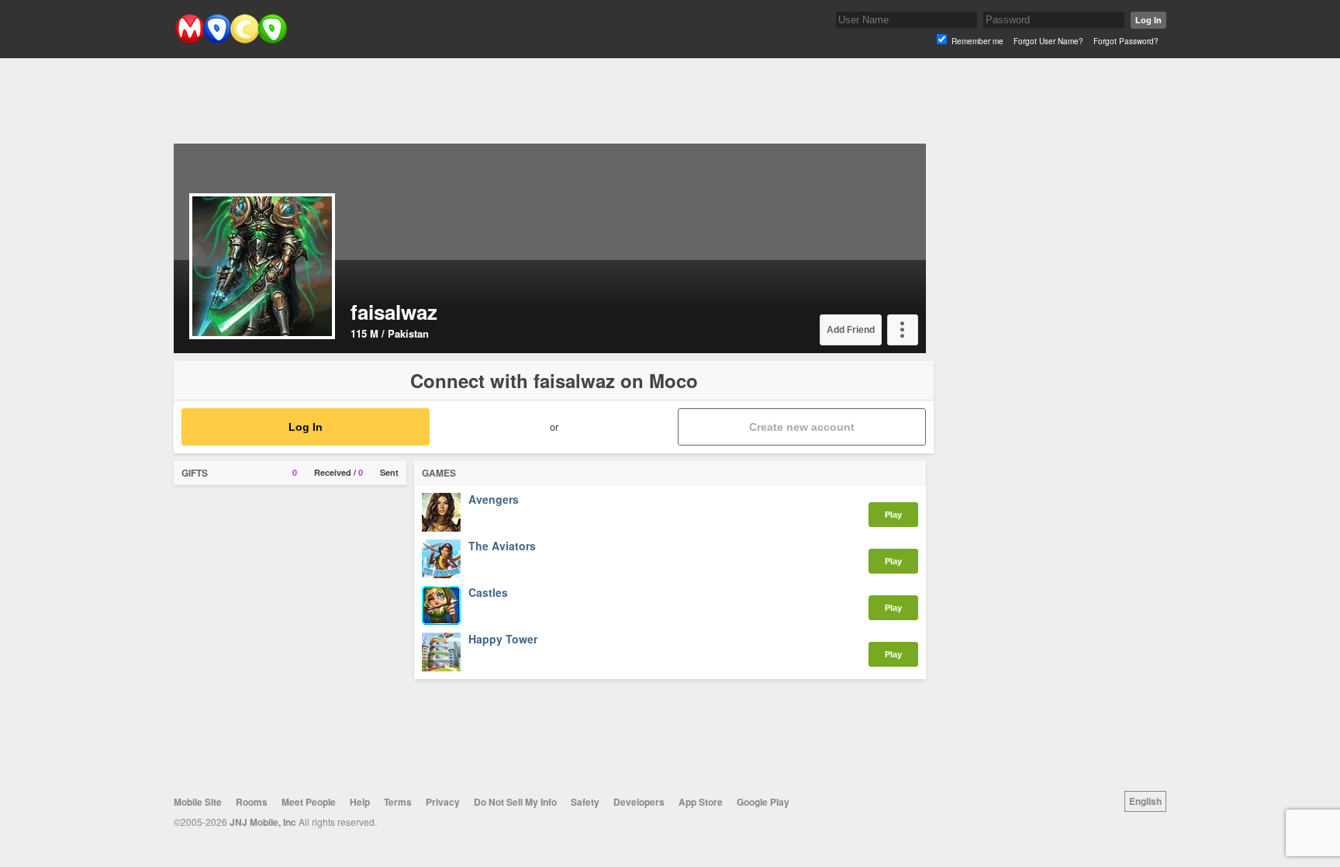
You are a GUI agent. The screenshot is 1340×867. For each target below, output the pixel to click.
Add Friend (851, 329)
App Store (701, 802)
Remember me (977, 41)
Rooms (252, 802)
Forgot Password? (1126, 41)
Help (360, 802)
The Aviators (502, 546)
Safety (585, 802)
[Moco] (231, 40)
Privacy (443, 802)
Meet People (308, 802)
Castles (488, 593)
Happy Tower (502, 640)
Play (893, 514)
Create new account (802, 427)
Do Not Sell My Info (515, 802)
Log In (1148, 20)
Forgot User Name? (1048, 41)
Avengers (493, 500)
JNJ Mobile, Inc (263, 822)
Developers (639, 802)
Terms (398, 802)
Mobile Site (198, 802)
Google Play (763, 802)
